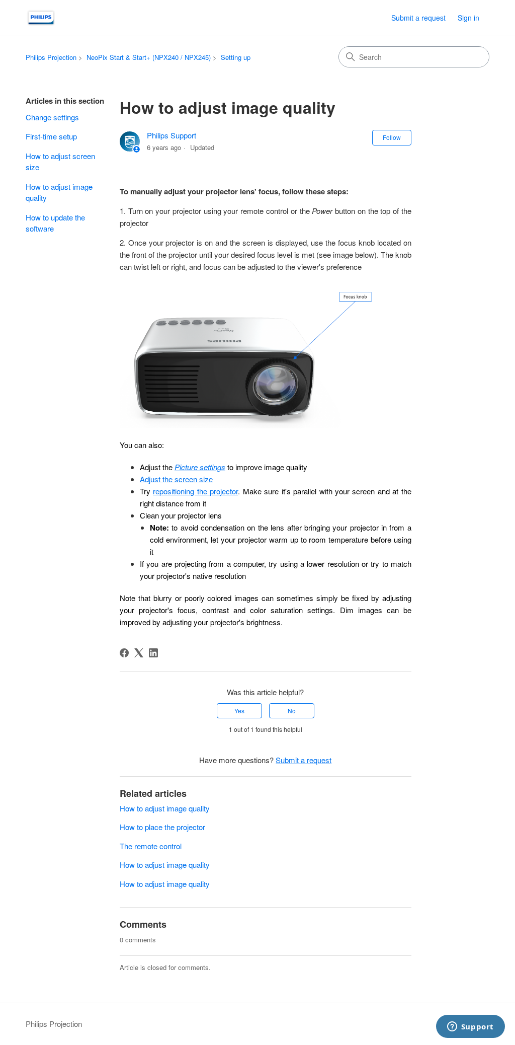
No (292, 710)
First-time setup (51, 136)
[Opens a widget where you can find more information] (470, 1027)
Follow (392, 137)
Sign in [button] (468, 18)
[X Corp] (138, 652)
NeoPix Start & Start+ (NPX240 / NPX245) (149, 57)
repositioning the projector (195, 491)
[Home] (41, 18)
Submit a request (418, 18)
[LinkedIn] (153, 652)
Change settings (52, 117)
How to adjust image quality (59, 192)
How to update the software (55, 223)
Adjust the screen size (176, 479)
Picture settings (200, 467)
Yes (239, 710)
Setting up (235, 57)
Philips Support (171, 135)
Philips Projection (51, 57)
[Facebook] (124, 652)
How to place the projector (162, 827)
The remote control (151, 846)
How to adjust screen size (60, 162)
